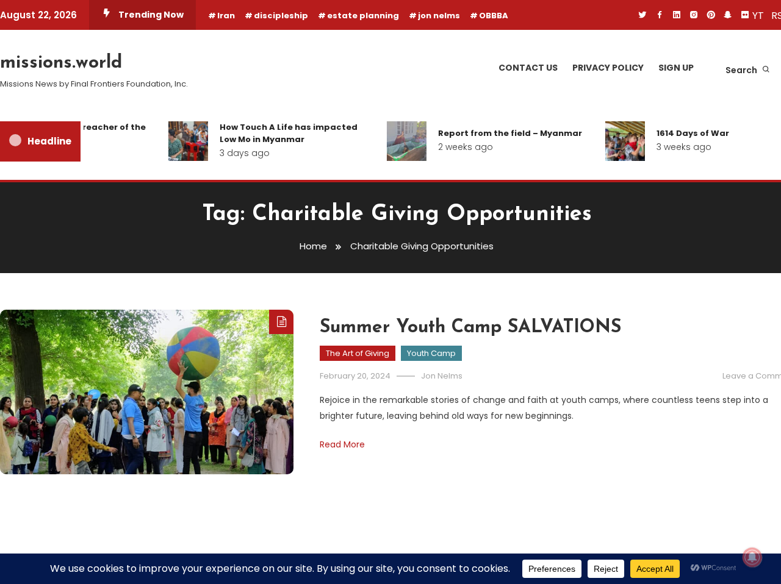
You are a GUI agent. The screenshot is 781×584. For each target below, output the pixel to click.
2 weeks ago (460, 147)
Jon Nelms (441, 376)
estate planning (363, 15)
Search (742, 70)
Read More (342, 444)
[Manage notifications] (752, 557)
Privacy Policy (608, 68)
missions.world (61, 63)
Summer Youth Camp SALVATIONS (470, 327)
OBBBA (493, 15)
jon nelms (439, 15)
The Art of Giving (357, 353)
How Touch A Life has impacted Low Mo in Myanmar (283, 133)
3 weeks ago (678, 147)
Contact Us (528, 68)
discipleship (281, 15)
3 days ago (239, 153)
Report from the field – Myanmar (505, 133)
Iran (226, 15)
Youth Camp (431, 353)
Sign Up (676, 68)
